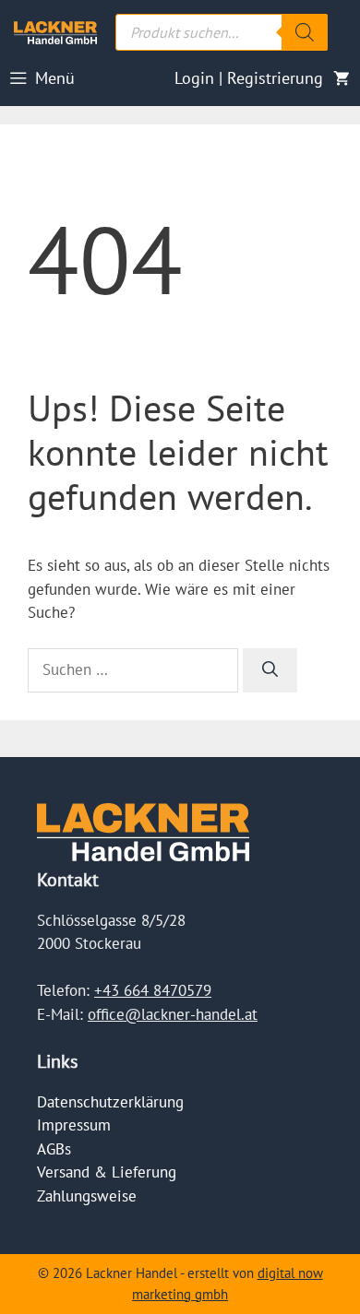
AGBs (54, 1149)
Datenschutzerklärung (110, 1102)
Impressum (74, 1125)
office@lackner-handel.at (173, 1014)
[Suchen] (270, 670)
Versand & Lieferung (106, 1172)
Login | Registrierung (248, 78)
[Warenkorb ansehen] (341, 78)
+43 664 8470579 (152, 990)
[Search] (305, 32)
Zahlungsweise (87, 1196)
